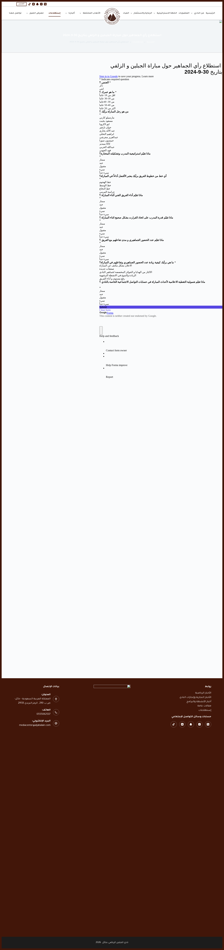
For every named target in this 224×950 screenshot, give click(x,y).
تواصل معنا (15, 13)
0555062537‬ (44, 714)
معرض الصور (37, 13)
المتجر (21, 4)
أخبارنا (72, 13)
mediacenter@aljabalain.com (35, 725)
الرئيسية (210, 13)
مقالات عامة (204, 706)
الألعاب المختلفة (91, 13)
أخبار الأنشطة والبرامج (199, 701)
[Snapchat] (37, 4)
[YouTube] (33, 4)
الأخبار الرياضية (203, 693)
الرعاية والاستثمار (143, 13)
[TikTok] (29, 4)
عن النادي (199, 13)
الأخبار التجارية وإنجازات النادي (195, 697)
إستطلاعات (55, 13)
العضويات (184, 13)
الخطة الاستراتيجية (167, 13)
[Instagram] (41, 4)
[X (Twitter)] (45, 4)
